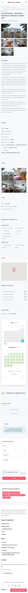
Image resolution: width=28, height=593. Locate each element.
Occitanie (5, 495)
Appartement (5, 526)
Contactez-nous (7, 573)
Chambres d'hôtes (7, 529)
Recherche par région (8, 547)
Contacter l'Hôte (14, 409)
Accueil (4, 542)
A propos (4, 550)
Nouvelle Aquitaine (14, 492)
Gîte (3, 531)
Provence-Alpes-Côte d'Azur (17, 495)
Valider (14, 478)
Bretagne (5, 492)
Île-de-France (6, 497)
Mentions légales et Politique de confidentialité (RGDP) (11, 553)
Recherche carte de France (9, 545)
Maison (4, 534)
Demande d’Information (18, 590)
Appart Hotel (5, 523)
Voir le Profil (14, 413)
